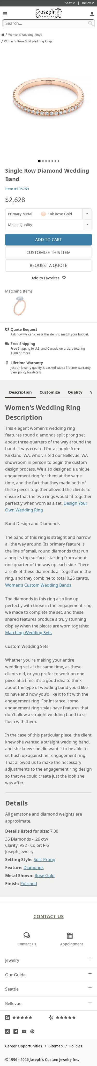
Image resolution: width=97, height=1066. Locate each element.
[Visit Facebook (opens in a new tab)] (17, 1031)
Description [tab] (20, 392)
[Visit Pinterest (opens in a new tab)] (33, 1031)
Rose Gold (45, 875)
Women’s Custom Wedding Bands (38, 585)
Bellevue (13, 1003)
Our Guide (15, 975)
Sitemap (56, 1046)
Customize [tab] (50, 392)
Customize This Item (48, 252)
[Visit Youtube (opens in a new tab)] (25, 1031)
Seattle (12, 989)
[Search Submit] (90, 23)
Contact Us (48, 916)
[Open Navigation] (5, 13)
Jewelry (12, 960)
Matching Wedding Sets (28, 632)
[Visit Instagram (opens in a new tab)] (8, 1031)
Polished (28, 883)
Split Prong (44, 859)
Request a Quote (48, 265)
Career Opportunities (23, 1046)
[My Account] (92, 13)
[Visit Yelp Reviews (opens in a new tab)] (70, 1017)
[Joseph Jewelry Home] (2, 34)
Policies (75, 1046)
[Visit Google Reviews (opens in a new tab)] (27, 1017)
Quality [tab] (75, 392)
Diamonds (34, 867)
